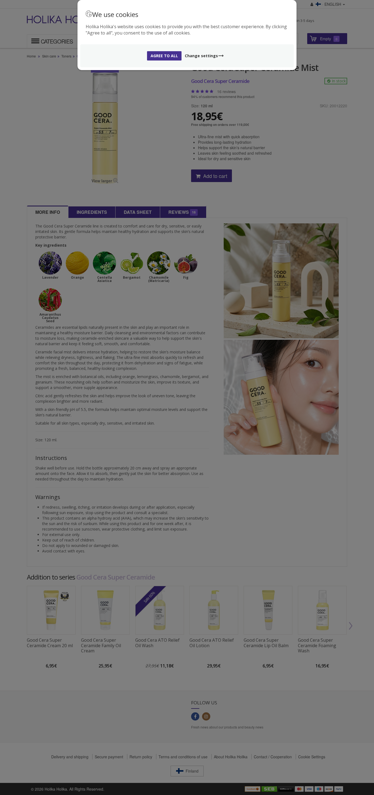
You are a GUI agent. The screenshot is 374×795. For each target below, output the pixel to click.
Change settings (201, 55)
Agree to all (164, 55)
